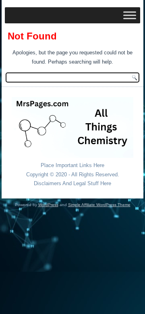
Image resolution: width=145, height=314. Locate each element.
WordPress (48, 204)
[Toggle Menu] (129, 15)
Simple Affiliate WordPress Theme (99, 204)
